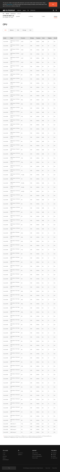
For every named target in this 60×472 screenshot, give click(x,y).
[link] (7, 13)
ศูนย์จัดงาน (20, 454)
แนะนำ (4, 452)
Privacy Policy (9, 4)
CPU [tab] (5, 30)
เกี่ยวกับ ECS (32, 10)
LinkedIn (54, 456)
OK (53, 4)
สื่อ (28, 10)
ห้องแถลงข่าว (20, 452)
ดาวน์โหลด (31, 16)
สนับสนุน (55, 16)
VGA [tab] (18, 30)
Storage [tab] (24, 30)
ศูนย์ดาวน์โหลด (35, 452)
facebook (54, 452)
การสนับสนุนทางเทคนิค (36, 454)
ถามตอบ (43, 16)
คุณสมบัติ (18, 16)
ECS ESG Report (6, 459)
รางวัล (4, 454)
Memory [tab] (12, 30)
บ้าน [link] (3, 13)
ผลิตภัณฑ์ (19, 10)
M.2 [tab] (30, 30)
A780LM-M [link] (19, 13)
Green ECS (5, 456)
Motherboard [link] (13, 13)
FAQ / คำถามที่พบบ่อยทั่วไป (37, 456)
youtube (54, 454)
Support (24, 10)
